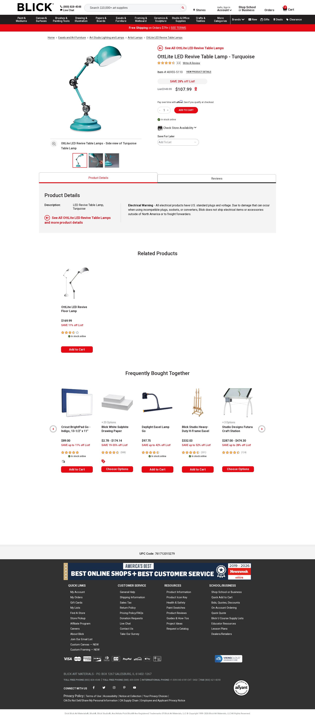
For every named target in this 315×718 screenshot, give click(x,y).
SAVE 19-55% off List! (115, 445)
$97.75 (146, 440)
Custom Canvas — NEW (84, 644)
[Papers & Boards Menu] (101, 24)
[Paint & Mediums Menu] (21, 24)
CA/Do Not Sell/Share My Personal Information (91, 700)
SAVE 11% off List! (72, 325)
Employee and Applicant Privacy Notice (163, 700)
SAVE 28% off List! (182, 81)
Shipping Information (132, 597)
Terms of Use (93, 696)
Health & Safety (176, 602)
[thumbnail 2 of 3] (96, 160)
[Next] (261, 429)
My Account (77, 592)
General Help (127, 592)
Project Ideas (174, 623)
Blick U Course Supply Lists (227, 618)
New (254, 19)
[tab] (98, 177)
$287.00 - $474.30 (234, 440)
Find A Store (77, 613)
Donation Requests (131, 618)
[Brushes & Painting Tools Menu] (61, 24)
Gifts (266, 19)
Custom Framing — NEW (85, 649)
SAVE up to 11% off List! (75, 445)
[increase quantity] (168, 110)
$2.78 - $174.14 (112, 440)
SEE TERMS (178, 28)
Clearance (295, 19)
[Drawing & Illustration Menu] (81, 24)
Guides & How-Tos (178, 618)
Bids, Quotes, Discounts (225, 602)
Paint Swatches (176, 607)
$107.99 (183, 89)
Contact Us (126, 628)
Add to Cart (77, 349)
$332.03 (187, 440)
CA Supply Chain (129, 700)
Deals (279, 19)
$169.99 (66, 320)
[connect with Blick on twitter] (104, 690)
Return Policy (128, 607)
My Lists (75, 607)
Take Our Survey (129, 634)
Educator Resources (223, 623)
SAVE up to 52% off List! (196, 445)
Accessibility (110, 696)
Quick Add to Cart (221, 597)
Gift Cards (76, 602)
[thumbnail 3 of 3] (112, 160)
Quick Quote (218, 613)
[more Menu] (220, 24)
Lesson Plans (219, 628)
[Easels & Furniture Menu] (121, 24)
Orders (269, 10)
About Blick (77, 634)
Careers (75, 628)
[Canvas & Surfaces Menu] (41, 24)
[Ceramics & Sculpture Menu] (161, 24)
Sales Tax (125, 602)
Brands (236, 19)
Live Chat (125, 623)
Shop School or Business (226, 592)
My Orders (76, 597)
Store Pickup (77, 618)
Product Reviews (177, 613)
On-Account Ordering (224, 607)
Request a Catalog (177, 628)
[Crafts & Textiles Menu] (200, 24)
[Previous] (53, 429)
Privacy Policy (74, 696)
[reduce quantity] (160, 110)
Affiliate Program (80, 623)
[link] (67, 10)
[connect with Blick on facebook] (93, 690)
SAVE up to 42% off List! (156, 445)
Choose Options (117, 469)
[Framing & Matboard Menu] (141, 24)
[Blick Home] (36, 7)
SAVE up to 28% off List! (236, 445)
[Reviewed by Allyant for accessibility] (241, 688)
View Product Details (198, 72)
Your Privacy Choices (155, 696)
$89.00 (65, 440)
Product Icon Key (177, 597)
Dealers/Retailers (221, 634)
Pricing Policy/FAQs (131, 613)
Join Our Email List (81, 639)
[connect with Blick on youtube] (134, 690)
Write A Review (191, 63)
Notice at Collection (130, 696)
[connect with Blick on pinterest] (124, 690)
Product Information (179, 592)
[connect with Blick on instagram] (114, 690)
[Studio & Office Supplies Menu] (181, 24)
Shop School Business (247, 9)
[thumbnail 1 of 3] (80, 160)
